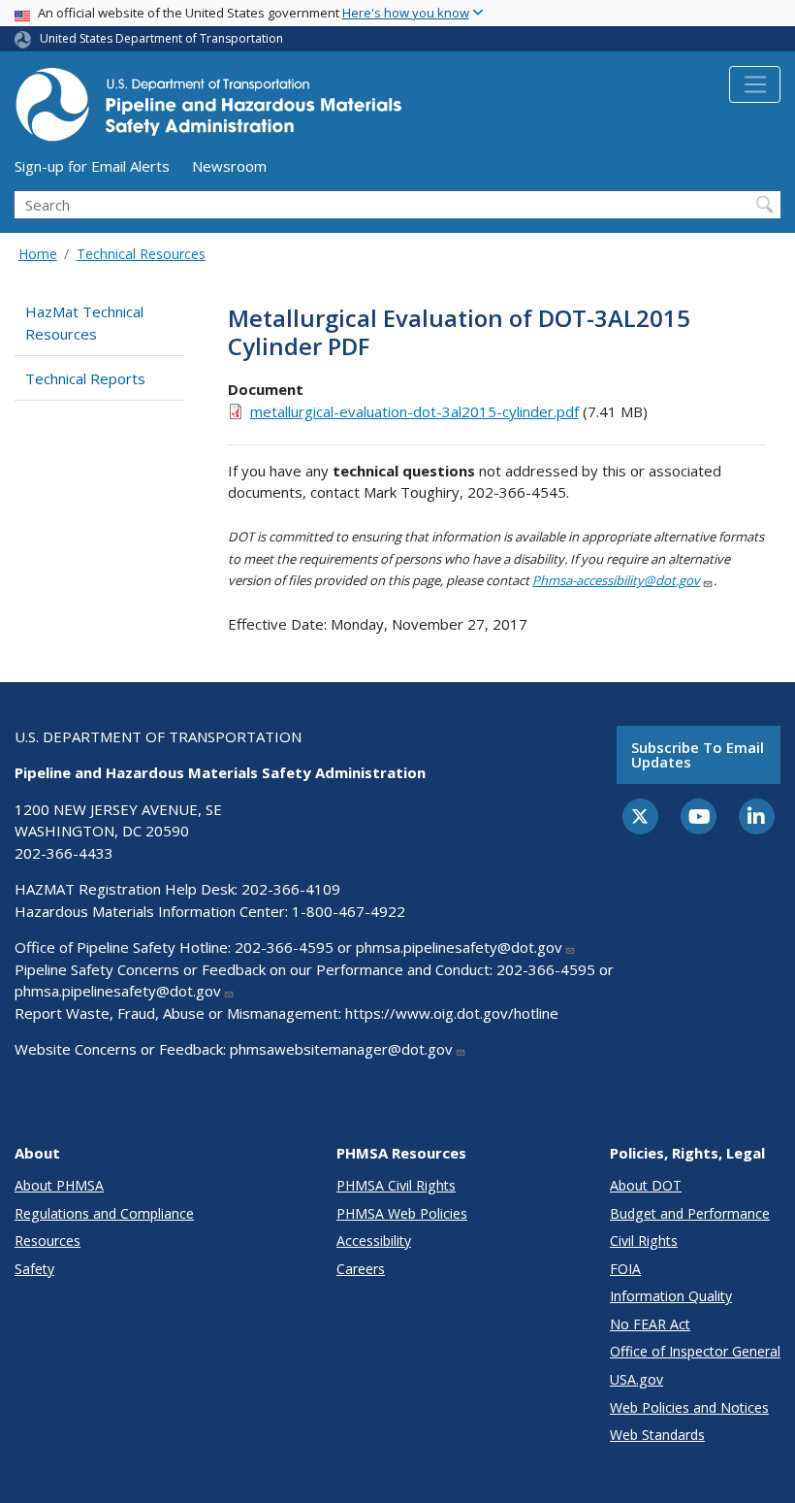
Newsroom (229, 166)
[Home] (208, 110)
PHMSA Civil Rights (396, 1185)
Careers (360, 1268)
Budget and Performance (690, 1213)
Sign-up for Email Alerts (92, 166)
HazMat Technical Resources (84, 322)
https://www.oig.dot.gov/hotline (451, 1013)
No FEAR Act (650, 1324)
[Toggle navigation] (754, 84)
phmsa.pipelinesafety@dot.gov (459, 947)
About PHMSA (59, 1185)
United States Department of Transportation (161, 38)
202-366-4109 (290, 889)
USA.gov (636, 1379)
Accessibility (373, 1240)
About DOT (646, 1185)
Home (37, 254)
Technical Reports (85, 378)
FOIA (625, 1268)
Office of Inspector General (695, 1351)
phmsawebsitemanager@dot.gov (341, 1049)
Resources (47, 1240)
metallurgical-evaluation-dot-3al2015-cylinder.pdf (414, 411)
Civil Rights (644, 1240)
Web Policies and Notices (689, 1407)
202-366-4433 (64, 853)
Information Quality (671, 1296)
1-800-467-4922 (348, 911)
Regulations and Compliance (104, 1213)
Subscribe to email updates (697, 754)
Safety (34, 1268)
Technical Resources (141, 254)
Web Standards (657, 1434)
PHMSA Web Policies (401, 1213)
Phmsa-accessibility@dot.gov (616, 580)
